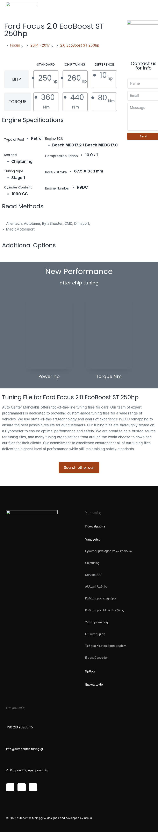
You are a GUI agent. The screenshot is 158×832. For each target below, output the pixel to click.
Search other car (79, 467)
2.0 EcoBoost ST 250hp (79, 45)
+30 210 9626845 (19, 727)
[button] (147, 7)
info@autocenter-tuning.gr (24, 749)
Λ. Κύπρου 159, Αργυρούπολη (27, 770)
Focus (15, 45)
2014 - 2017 (40, 45)
